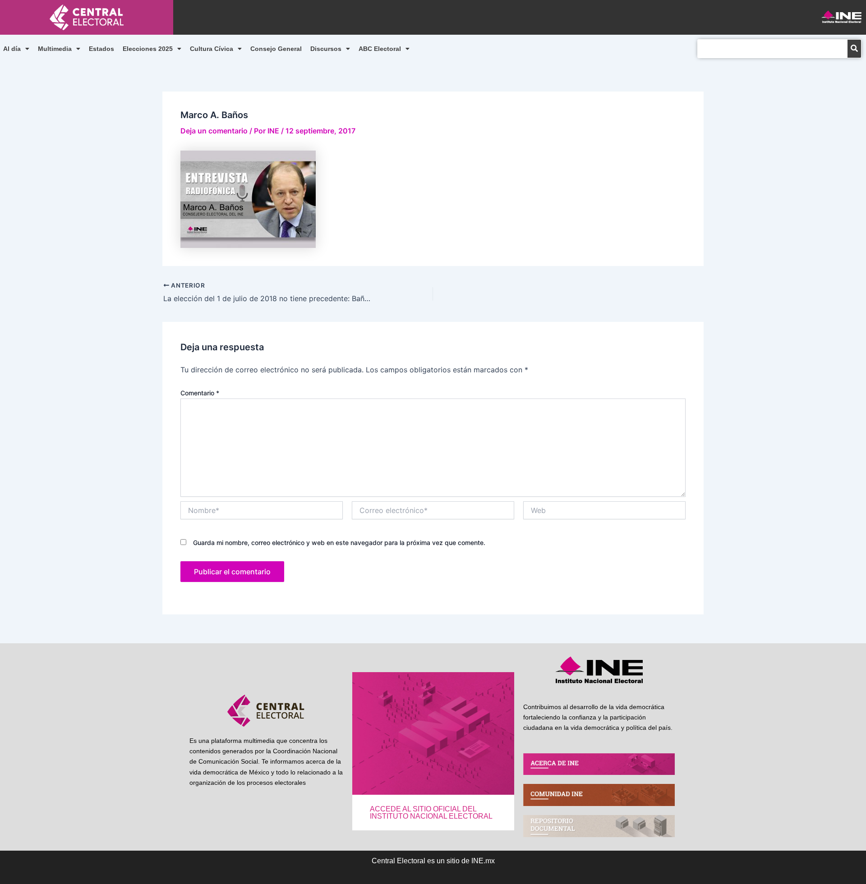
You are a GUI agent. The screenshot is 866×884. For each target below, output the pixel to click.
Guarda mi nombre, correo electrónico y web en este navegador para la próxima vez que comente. (339, 542)
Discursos (325, 48)
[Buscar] (854, 49)
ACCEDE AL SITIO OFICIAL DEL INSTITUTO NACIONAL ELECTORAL (431, 812)
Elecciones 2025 (148, 48)
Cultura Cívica (211, 48)
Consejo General (276, 48)
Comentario (199, 393)
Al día (12, 48)
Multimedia (55, 48)
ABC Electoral (380, 48)
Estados (101, 48)
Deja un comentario (214, 130)
